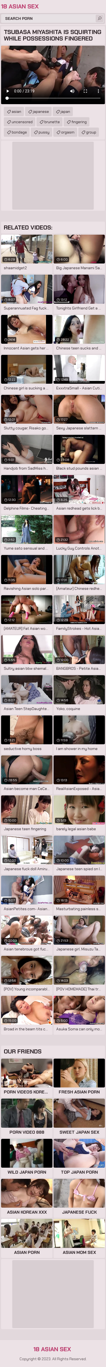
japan (65, 111)
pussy (44, 132)
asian (16, 111)
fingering (79, 121)
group (91, 132)
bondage (19, 132)
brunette (52, 121)
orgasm (67, 132)
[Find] (99, 18)
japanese (41, 111)
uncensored (22, 121)
